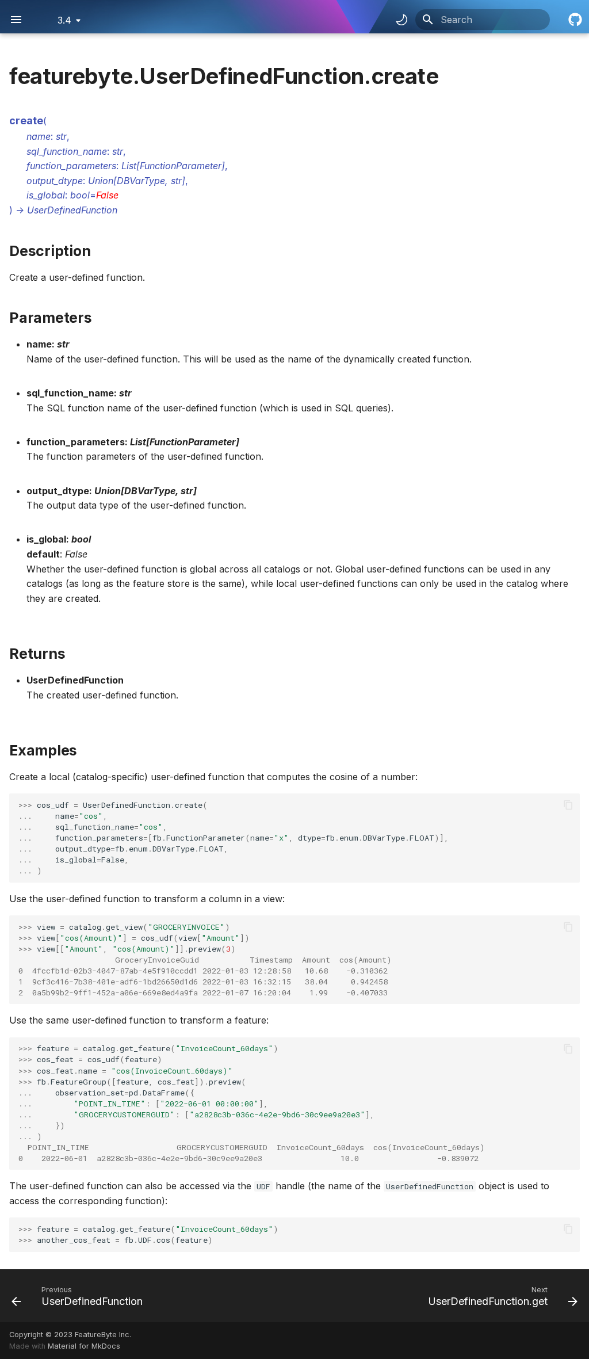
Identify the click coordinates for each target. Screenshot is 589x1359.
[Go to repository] (574, 19)
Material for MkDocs (84, 1346)
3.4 (64, 20)
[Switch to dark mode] (401, 19)
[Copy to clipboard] (568, 805)
